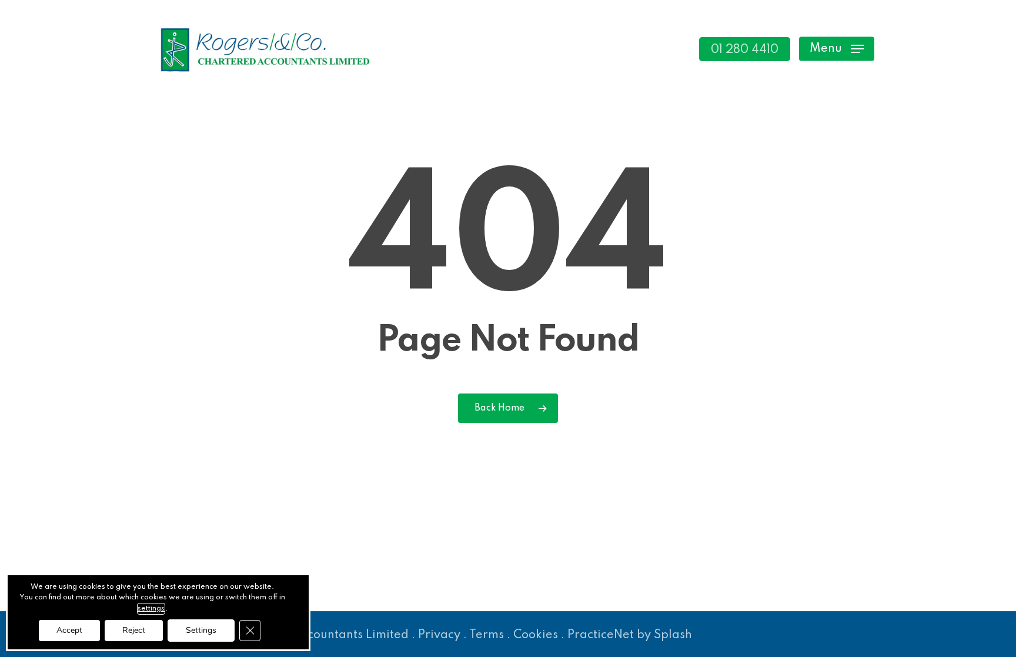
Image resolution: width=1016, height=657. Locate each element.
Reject (133, 630)
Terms (486, 635)
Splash (673, 635)
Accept (69, 630)
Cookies (535, 635)
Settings (201, 630)
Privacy (439, 635)
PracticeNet (600, 635)
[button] (836, 49)
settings (151, 608)
